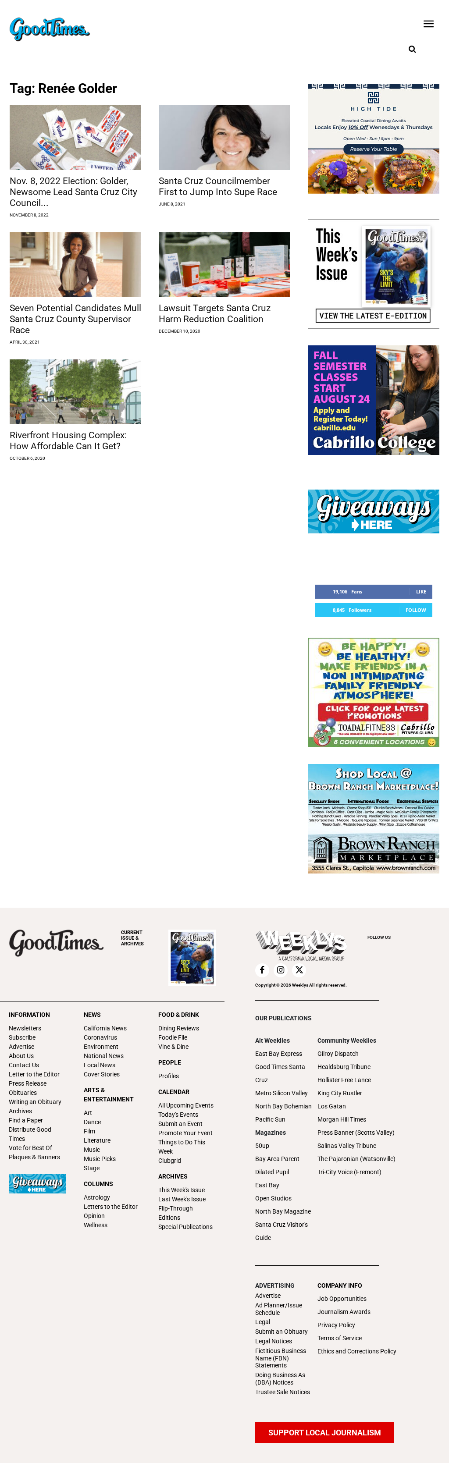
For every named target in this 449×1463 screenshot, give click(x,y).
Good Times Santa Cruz (280, 1073)
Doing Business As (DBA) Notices (280, 1378)
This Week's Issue (181, 1189)
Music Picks (100, 1158)
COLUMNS (98, 1183)
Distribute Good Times (30, 1134)
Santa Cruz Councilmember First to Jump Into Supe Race (218, 186)
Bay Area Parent (277, 1158)
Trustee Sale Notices (282, 1392)
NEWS (92, 1014)
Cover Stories (102, 1074)
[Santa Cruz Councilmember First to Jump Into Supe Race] (224, 137)
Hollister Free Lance (344, 1079)
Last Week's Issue (182, 1199)
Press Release (27, 1083)
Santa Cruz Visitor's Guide (281, 1231)
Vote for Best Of (30, 1147)
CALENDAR (173, 1091)
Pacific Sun (270, 1119)
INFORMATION (29, 1014)
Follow (416, 610)
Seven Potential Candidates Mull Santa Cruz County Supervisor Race (75, 319)
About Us (21, 1055)
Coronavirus (100, 1037)
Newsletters (25, 1028)
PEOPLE (169, 1062)
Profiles (168, 1075)
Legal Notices (273, 1341)
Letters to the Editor (111, 1206)
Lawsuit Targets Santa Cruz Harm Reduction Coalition (215, 313)
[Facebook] (262, 970)
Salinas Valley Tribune (346, 1145)
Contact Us (24, 1065)
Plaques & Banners (34, 1157)
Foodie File (172, 1037)
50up (262, 1145)
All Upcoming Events (186, 1105)
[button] (412, 49)
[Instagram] (281, 970)
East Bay (267, 1185)
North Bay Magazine (283, 1211)
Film (89, 1131)
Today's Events (178, 1114)
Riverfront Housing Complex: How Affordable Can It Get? (68, 440)
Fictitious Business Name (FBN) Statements (280, 1358)
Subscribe (22, 1037)
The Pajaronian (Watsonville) (356, 1158)
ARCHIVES (132, 938)
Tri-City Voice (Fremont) (349, 1171)
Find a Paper (26, 1120)
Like (421, 591)
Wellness (95, 1225)
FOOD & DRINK (178, 1014)
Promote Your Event (185, 1132)
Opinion (94, 1215)
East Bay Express (278, 1053)
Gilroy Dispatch (338, 1053)
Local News (99, 1065)
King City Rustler (339, 1093)
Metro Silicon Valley (281, 1093)
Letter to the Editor (34, 1074)
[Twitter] (299, 970)
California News (105, 1028)
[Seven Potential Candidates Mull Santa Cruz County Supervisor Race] (75, 264)
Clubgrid (169, 1160)
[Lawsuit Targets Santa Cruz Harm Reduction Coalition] (224, 264)
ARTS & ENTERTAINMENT (109, 1095)
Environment (101, 1046)
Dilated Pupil (272, 1171)
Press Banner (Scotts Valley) (356, 1132)
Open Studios (273, 1198)
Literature (97, 1140)
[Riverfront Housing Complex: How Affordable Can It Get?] (75, 391)
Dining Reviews (178, 1028)
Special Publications (185, 1226)
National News (104, 1055)
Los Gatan (331, 1106)
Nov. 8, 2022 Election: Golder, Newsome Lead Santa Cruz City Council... (73, 192)
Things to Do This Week (181, 1147)
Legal (262, 1321)
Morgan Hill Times (341, 1119)
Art (88, 1112)
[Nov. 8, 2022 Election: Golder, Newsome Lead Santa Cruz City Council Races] (75, 137)
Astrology (97, 1197)
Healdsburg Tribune (344, 1066)
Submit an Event (180, 1123)
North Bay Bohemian (283, 1106)
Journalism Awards (344, 1311)
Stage (92, 1168)
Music (92, 1149)
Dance (92, 1122)
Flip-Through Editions (175, 1213)
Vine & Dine (173, 1046)
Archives (20, 1111)
